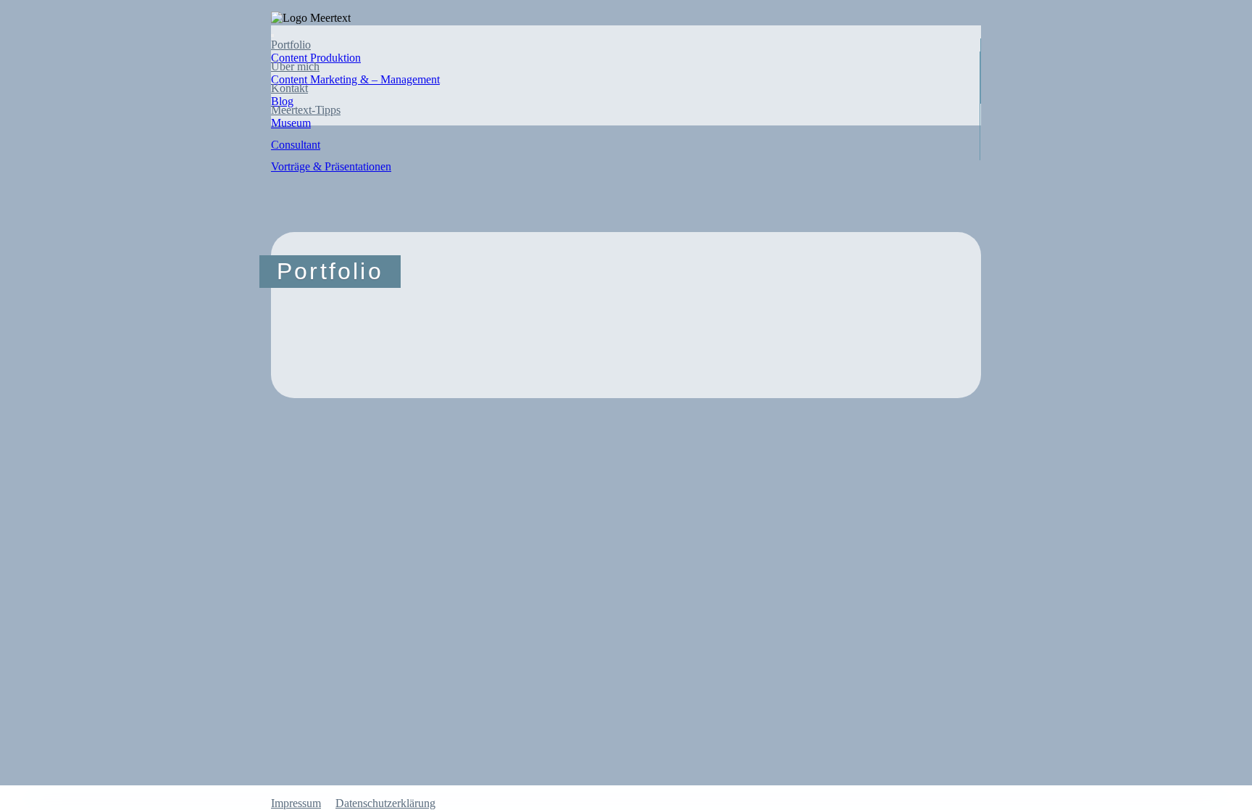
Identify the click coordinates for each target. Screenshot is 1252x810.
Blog (282, 101)
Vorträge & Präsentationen (331, 166)
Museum (291, 123)
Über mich (295, 66)
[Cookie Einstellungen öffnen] (108, 503)
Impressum (296, 803)
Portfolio (291, 44)
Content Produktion (316, 57)
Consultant (295, 145)
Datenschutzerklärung (385, 803)
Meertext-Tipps (306, 110)
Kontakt (289, 88)
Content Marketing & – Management (355, 79)
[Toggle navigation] (272, 35)
